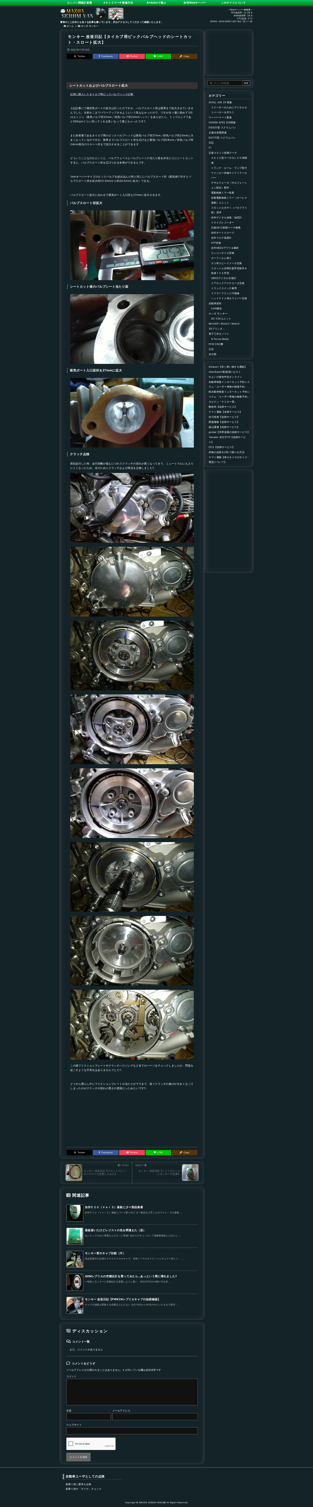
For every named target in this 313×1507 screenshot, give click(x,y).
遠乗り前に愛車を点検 (78, 1484)
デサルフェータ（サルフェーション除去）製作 (229, 185)
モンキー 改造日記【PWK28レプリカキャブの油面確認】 (123, 1299)
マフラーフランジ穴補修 (225, 293)
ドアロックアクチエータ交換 (228, 283)
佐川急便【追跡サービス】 (224, 416)
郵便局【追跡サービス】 (223, 406)
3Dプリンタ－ (217, 328)
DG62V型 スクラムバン (222, 127)
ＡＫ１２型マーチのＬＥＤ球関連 (229, 160)
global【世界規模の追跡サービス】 (229, 432)
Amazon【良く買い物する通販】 (228, 366)
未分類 (212, 354)
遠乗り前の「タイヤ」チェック (83, 1488)
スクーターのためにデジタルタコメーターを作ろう (229, 110)
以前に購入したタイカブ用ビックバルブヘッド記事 (101, 94)
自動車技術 (215, 303)
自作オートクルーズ (222, 232)
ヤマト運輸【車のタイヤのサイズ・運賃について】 (229, 460)
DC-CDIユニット (221, 318)
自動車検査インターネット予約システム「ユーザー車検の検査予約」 (229, 384)
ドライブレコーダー (222, 222)
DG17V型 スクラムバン (222, 137)
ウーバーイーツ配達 (220, 117)
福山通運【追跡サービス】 (224, 427)
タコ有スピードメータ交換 (226, 263)
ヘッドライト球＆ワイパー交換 (229, 298)
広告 (211, 349)
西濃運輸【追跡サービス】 (224, 422)
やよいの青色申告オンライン (225, 376)
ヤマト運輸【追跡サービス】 (225, 411)
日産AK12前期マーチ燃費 (226, 227)
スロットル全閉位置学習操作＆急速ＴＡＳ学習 (229, 271)
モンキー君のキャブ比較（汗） (105, 1253)
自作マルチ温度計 (221, 237)
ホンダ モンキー (89, 26)
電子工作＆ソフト (219, 333)
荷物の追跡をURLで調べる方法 (226, 452)
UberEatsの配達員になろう (225, 371)
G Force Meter (220, 339)
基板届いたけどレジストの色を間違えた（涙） (115, 1230)
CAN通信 (216, 308)
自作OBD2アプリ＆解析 (225, 247)
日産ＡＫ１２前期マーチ (223, 152)
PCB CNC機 (216, 344)
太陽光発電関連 (218, 132)
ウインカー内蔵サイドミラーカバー (229, 175)
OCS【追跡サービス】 (222, 447)
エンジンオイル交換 (222, 253)
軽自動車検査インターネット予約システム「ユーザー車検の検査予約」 (229, 394)
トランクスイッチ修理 (224, 288)
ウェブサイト (74, 1424)
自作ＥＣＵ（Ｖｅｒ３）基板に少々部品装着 (114, 1207)
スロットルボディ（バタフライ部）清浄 (229, 210)
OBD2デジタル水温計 (223, 278)
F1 (210, 147)
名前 (68, 1410)
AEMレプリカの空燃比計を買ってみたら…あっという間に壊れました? (131, 1276)
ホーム (70, 26)
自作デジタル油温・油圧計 (226, 217)
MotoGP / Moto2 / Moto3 (224, 323)
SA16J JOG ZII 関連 (220, 102)
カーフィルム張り (221, 258)
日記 (211, 142)
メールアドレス (121, 1410)
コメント (71, 1376)
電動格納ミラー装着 (222, 192)
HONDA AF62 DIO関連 (222, 122)
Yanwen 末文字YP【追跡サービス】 (227, 440)
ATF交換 (216, 242)
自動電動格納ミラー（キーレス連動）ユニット (229, 200)
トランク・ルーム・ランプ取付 (229, 167)
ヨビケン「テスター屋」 (223, 401)
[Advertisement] (132, 70)
